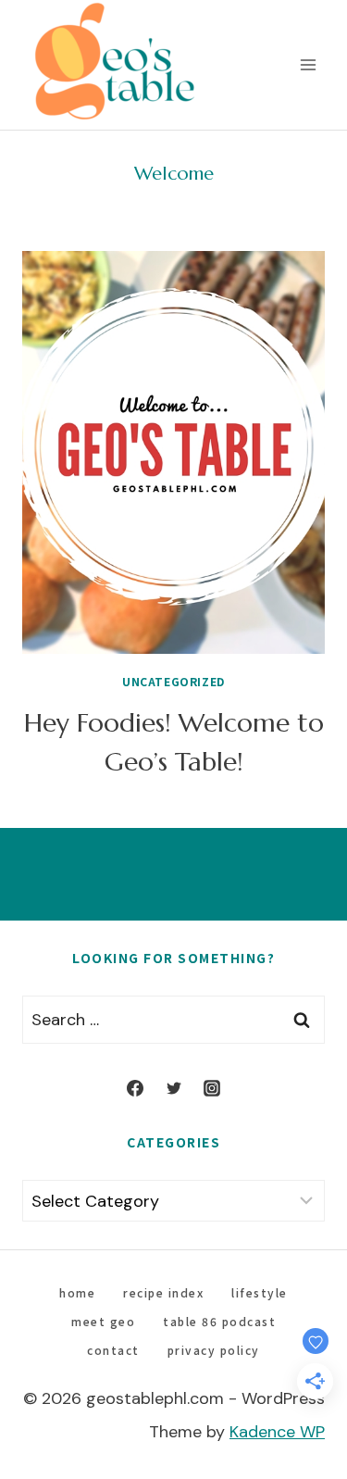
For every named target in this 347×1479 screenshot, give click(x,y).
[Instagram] (212, 1088)
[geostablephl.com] (114, 65)
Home (77, 1292)
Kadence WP (277, 1432)
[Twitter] (174, 1088)
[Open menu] (308, 64)
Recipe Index (163, 1292)
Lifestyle (259, 1292)
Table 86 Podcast (219, 1321)
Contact (113, 1350)
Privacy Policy (213, 1350)
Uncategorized (173, 681)
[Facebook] (135, 1088)
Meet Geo (103, 1321)
